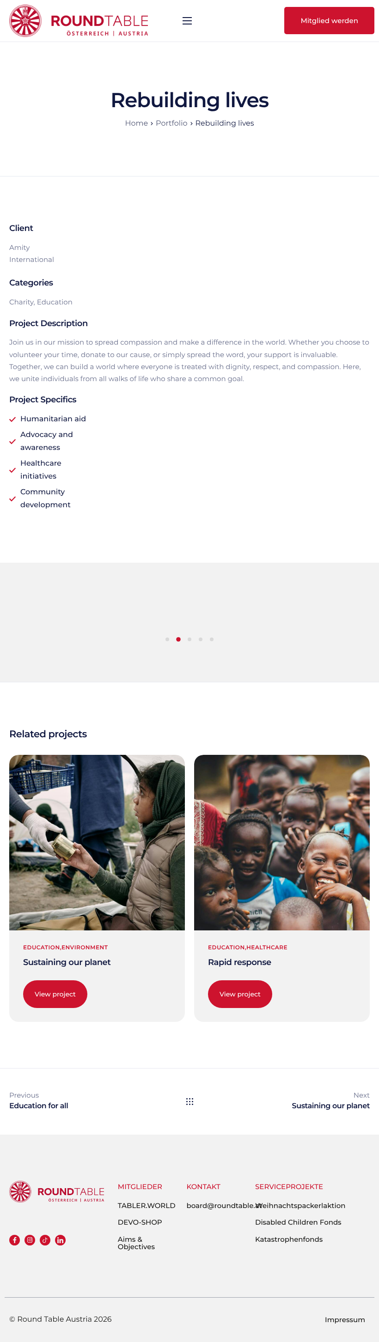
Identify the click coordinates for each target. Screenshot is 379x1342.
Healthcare (266, 947)
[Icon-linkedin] (60, 1240)
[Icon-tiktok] (45, 1240)
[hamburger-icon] (187, 20)
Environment (84, 947)
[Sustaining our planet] (97, 842)
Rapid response (239, 962)
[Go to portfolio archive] (190, 1101)
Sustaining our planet (66, 962)
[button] (167, 639)
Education (41, 947)
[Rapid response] (282, 842)
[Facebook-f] (14, 1240)
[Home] (78, 20)
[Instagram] (29, 1240)
